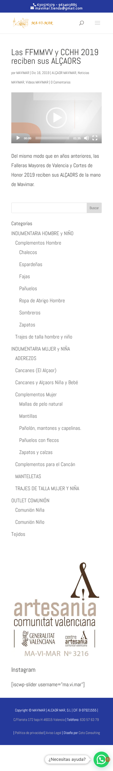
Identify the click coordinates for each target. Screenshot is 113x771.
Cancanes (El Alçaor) (35, 370)
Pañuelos (28, 288)
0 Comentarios (60, 82)
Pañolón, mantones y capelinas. (50, 428)
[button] (56, 117)
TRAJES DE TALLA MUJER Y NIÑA (47, 488)
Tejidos (18, 534)
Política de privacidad (29, 732)
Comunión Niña (29, 509)
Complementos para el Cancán (45, 464)
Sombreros (29, 312)
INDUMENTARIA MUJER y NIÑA (40, 348)
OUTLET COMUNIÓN (30, 500)
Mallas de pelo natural (41, 403)
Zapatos (27, 324)
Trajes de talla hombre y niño (43, 336)
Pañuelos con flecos (39, 440)
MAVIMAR (22, 72)
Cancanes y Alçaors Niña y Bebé (46, 382)
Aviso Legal (54, 732)
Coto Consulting (89, 732)
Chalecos (28, 252)
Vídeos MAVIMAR (37, 82)
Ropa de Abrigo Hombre (42, 300)
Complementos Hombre (38, 242)
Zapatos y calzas (36, 452)
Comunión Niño (29, 522)
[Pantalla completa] (94, 138)
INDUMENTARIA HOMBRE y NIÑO (42, 233)
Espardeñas (30, 264)
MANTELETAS (28, 476)
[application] (56, 117)
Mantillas (28, 416)
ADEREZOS (25, 358)
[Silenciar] (86, 138)
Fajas (24, 276)
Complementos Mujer (36, 394)
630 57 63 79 (89, 719)
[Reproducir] (18, 138)
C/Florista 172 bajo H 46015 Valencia (39, 719)
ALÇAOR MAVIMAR (64, 72)
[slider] (52, 138)
